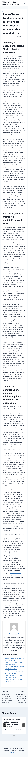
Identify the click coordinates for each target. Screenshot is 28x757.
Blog (3, 11)
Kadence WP (14, 752)
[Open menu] (24, 3)
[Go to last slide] (4, 725)
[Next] (23, 725)
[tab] (10, 735)
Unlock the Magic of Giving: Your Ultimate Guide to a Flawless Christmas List (20, 697)
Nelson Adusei (7, 36)
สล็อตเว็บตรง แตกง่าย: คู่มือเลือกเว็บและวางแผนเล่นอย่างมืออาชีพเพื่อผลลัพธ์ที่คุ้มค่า (7, 697)
